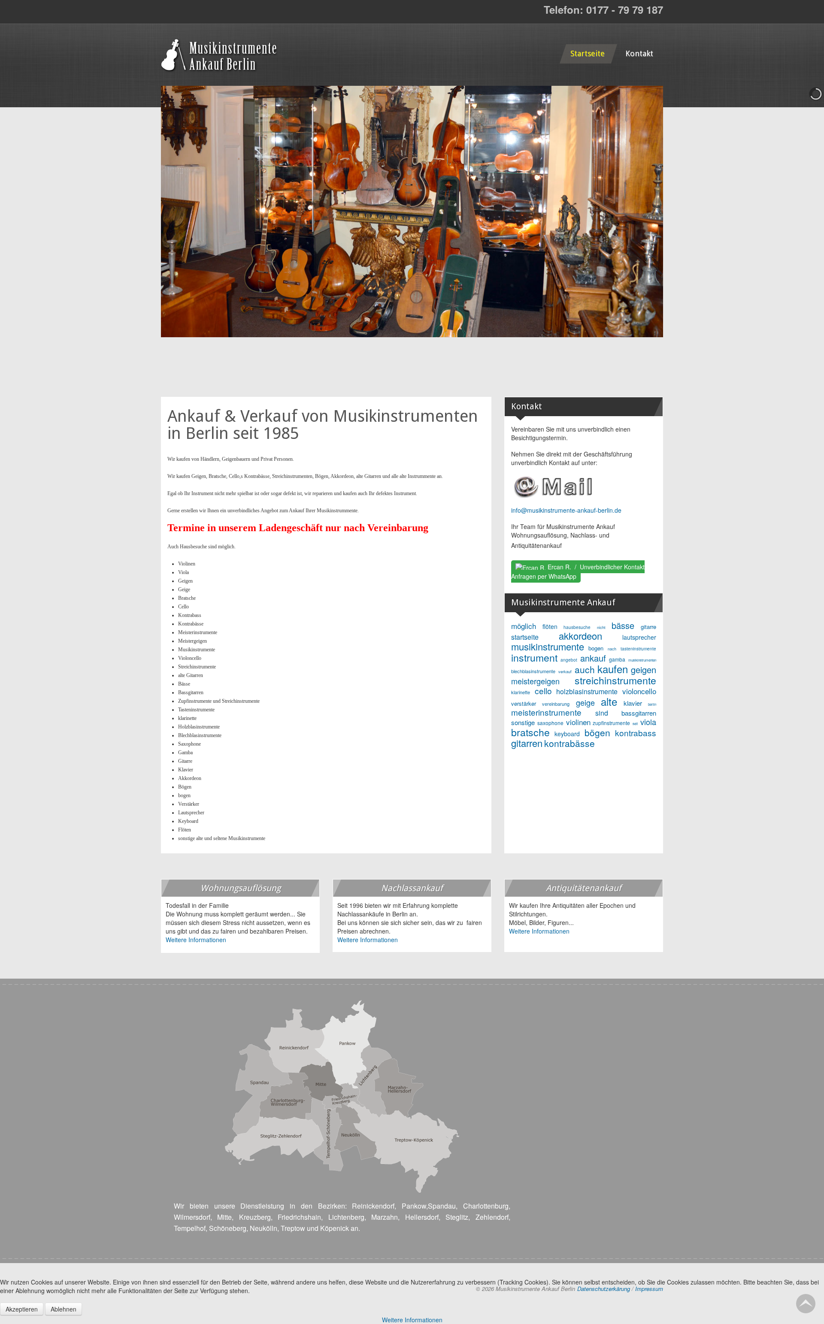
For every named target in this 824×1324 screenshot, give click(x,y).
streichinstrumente (615, 680)
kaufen (612, 668)
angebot (568, 660)
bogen (595, 648)
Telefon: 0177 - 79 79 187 (603, 9)
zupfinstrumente (611, 722)
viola (648, 721)
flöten (549, 626)
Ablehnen (63, 1309)
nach (612, 649)
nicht (601, 627)
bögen (597, 732)
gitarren (526, 743)
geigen (643, 669)
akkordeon (580, 635)
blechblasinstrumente (533, 671)
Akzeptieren (22, 1309)
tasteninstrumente (638, 649)
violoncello (639, 691)
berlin (652, 704)
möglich (523, 625)
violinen (578, 721)
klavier (633, 702)
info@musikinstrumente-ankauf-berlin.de (566, 510)
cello (543, 690)
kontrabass (635, 732)
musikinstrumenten (642, 660)
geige (585, 702)
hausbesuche (577, 627)
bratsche (530, 732)
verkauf (565, 671)
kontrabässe (569, 743)
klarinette (520, 692)
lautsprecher (639, 637)
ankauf (593, 658)
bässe (623, 625)
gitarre (648, 627)
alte (609, 701)
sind (601, 713)
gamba (617, 659)
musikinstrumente (547, 646)
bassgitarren (638, 712)
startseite (525, 637)
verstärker (523, 703)
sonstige (523, 722)
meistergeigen (535, 680)
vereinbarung (556, 703)
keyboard (567, 733)
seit (635, 723)
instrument (534, 657)
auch (585, 669)
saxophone (550, 722)
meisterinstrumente (546, 712)
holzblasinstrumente (587, 691)
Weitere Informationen (196, 939)
